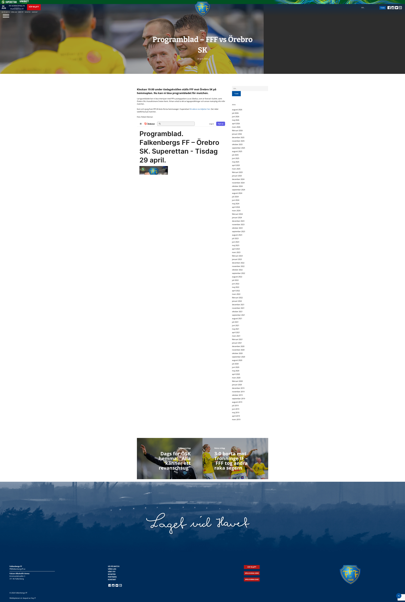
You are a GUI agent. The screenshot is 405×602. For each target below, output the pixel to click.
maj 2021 (235, 329)
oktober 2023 (237, 228)
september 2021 (238, 315)
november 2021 (238, 308)
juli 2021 (235, 322)
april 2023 (236, 249)
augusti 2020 (237, 360)
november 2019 (238, 391)
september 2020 (238, 357)
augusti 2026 (237, 109)
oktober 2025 (237, 144)
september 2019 (238, 398)
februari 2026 (237, 130)
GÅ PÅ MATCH (113, 566)
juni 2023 (235, 242)
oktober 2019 (237, 395)
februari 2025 (237, 172)
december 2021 (238, 304)
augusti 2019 (237, 402)
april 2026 (236, 123)
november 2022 (238, 266)
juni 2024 (235, 200)
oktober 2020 (237, 353)
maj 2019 (235, 412)
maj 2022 (235, 287)
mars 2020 (236, 378)
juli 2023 (235, 238)
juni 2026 (235, 116)
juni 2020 (235, 367)
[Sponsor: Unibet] (24, 3)
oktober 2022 (237, 270)
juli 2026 (235, 113)
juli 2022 (235, 280)
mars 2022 (236, 294)
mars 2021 (236, 336)
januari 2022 (237, 301)
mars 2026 (236, 127)
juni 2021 (235, 325)
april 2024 (236, 207)
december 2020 (238, 346)
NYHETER (112, 574)
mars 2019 (236, 419)
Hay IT (33, 598)
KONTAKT (112, 579)
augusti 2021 (237, 318)
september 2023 (238, 231)
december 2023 (238, 221)
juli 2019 (235, 405)
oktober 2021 (237, 311)
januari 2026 (237, 134)
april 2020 (236, 374)
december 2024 (238, 179)
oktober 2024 (237, 186)
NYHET (202, 31)
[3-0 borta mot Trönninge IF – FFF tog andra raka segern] (235, 458)
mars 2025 (236, 169)
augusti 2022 (237, 277)
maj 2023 (235, 245)
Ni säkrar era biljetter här (200, 109)
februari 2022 (237, 297)
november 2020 (238, 350)
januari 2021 (237, 343)
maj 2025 (235, 162)
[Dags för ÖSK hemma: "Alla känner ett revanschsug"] (170, 458)
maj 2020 (235, 371)
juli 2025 (235, 155)
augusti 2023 (237, 235)
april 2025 (236, 165)
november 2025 (238, 141)
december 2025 (238, 137)
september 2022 (238, 273)
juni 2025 (235, 158)
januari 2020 (237, 385)
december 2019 (238, 388)
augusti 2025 (237, 151)
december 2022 (238, 263)
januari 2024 (237, 217)
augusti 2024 (237, 193)
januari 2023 (237, 259)
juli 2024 (235, 196)
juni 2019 (235, 409)
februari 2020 (237, 381)
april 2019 (236, 416)
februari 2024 (237, 214)
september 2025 (238, 148)
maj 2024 (235, 203)
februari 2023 (237, 256)
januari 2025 (237, 176)
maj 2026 (235, 120)
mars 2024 (236, 210)
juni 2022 (235, 284)
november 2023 (238, 224)
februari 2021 (237, 339)
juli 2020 (235, 364)
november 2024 (238, 183)
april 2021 (236, 332)
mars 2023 (236, 252)
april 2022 (236, 291)
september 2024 (238, 190)
